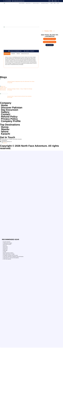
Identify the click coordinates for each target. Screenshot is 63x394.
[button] (58, 1)
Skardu (5, 129)
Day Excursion (9, 110)
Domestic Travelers (36, 3)
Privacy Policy (9, 119)
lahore (4, 131)
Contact (58, 3)
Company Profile (11, 121)
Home (4, 105)
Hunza (4, 127)
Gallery (51, 3)
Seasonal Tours (28, 3)
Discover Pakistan (22, 3)
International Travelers (44, 3)
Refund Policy (9, 116)
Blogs (55, 3)
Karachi (5, 134)
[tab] (7, 53)
